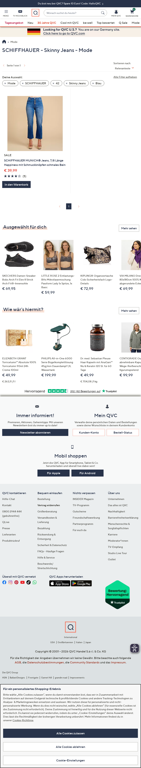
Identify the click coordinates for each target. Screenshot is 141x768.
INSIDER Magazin (83, 498)
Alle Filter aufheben (125, 76)
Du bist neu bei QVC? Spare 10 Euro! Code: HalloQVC (69, 3)
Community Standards (85, 662)
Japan (88, 642)
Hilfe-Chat (8, 498)
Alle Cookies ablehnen (70, 747)
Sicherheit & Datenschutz (52, 545)
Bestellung (43, 498)
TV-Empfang (115, 546)
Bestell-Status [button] (122, 432)
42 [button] (57, 83)
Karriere (113, 534)
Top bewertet (106, 23)
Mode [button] (11, 83)
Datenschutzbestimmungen (45, 662)
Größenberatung (47, 511)
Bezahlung (43, 528)
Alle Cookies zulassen (70, 733)
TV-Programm (81, 505)
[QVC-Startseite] (4, 42)
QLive (5, 522)
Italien (79, 642)
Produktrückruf (11, 540)
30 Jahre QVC (46, 23)
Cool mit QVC (69, 23)
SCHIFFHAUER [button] (35, 83)
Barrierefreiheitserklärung (123, 517)
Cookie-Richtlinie (22, 720)
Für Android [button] (87, 473)
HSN (4, 677)
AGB (18, 662)
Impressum (118, 662)
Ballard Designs (17, 677)
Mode (136, 23)
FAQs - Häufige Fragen (50, 551)
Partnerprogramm (83, 523)
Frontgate (33, 677)
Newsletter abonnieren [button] (35, 432)
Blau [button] (98, 83)
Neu (30, 23)
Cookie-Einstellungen (70, 760)
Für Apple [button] (53, 473)
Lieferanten (9, 534)
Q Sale (123, 23)
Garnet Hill (46, 677)
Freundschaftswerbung (86, 517)
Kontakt (6, 505)
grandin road (61, 677)
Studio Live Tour (117, 553)
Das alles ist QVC (118, 505)
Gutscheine (79, 511)
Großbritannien (65, 642)
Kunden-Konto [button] (89, 432)
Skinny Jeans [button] (77, 83)
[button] (6, 13)
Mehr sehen (129, 228)
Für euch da (79, 530)
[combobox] (72, 13)
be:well (88, 23)
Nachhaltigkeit (116, 511)
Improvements (77, 677)
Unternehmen (116, 498)
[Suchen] (103, 13)
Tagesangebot (14, 23)
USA (52, 642)
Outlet (112, 559)
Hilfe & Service (46, 557)
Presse (6, 528)
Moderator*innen (118, 540)
